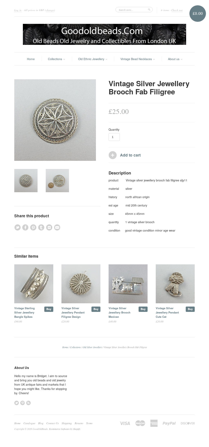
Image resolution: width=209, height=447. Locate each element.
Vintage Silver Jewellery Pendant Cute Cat (167, 312)
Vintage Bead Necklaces (136, 59)
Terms (89, 423)
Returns (79, 423)
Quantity (114, 129)
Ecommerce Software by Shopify (64, 428)
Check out (177, 10)
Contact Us (52, 423)
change (50, 10)
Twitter (16, 403)
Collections (55, 59)
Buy (48, 309)
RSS (28, 403)
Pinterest (22, 403)
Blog (40, 423)
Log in (18, 10)
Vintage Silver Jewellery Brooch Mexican (119, 312)
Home (31, 59)
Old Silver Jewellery (92, 347)
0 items (165, 10)
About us (174, 59)
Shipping (67, 423)
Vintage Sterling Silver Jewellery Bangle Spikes (24, 312)
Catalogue (29, 423)
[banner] (104, 34)
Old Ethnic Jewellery (91, 59)
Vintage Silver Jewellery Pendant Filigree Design (72, 312)
